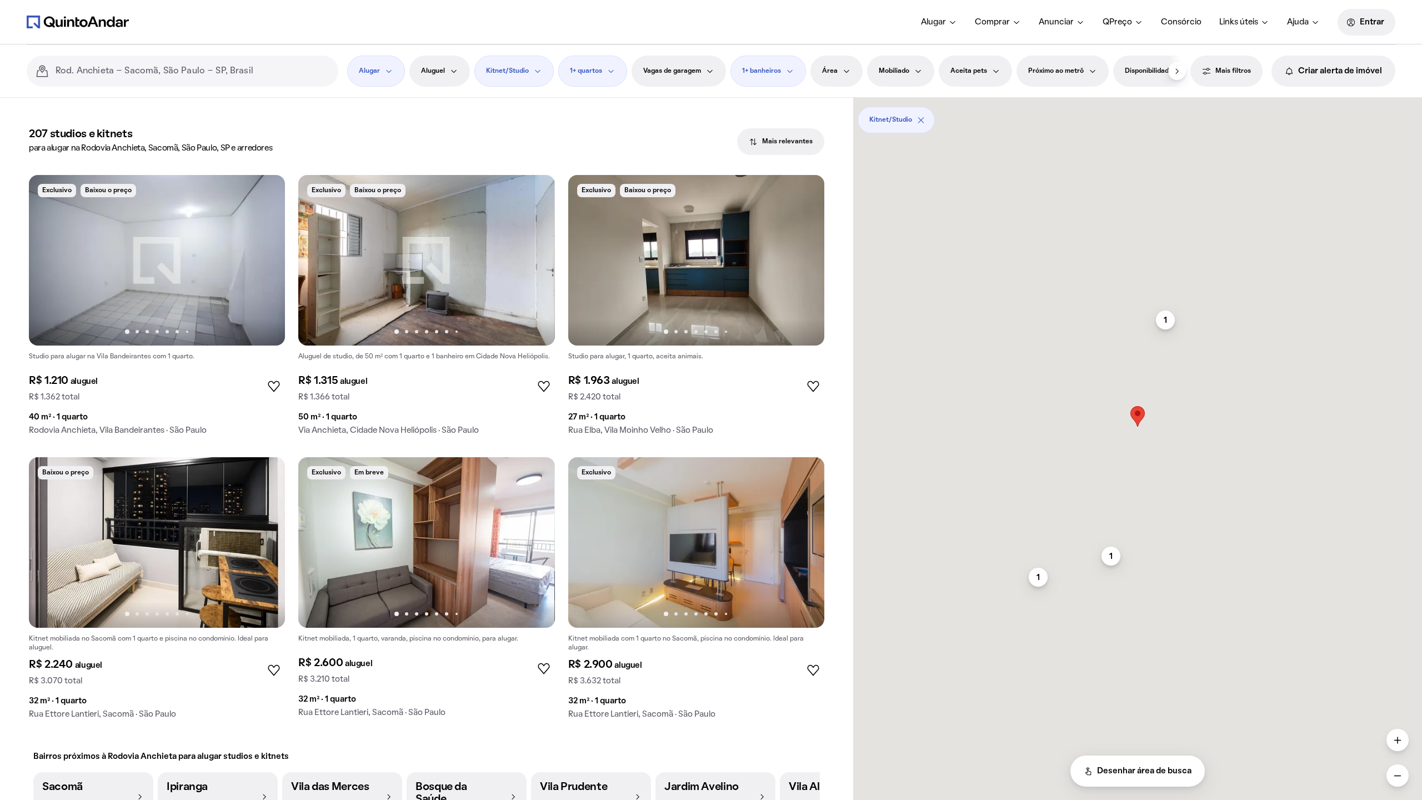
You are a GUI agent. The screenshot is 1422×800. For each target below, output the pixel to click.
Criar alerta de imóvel (1340, 71)
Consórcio (1181, 22)
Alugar (933, 22)
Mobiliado (894, 71)
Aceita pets (968, 71)
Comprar (992, 22)
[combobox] (192, 71)
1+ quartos (586, 71)
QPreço (1117, 22)
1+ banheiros (761, 71)
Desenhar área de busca (1144, 771)
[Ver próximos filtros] (1177, 71)
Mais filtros (1233, 71)
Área (830, 71)
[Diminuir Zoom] (1397, 775)
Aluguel (433, 71)
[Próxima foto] (265, 260)
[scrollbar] (1137, 116)
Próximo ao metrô (1056, 71)
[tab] (780, 141)
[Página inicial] (78, 22)
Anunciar (1056, 22)
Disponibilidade (1149, 71)
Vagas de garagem (672, 71)
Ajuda (1298, 22)
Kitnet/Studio (507, 71)
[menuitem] (939, 22)
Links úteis (1238, 22)
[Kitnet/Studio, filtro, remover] (921, 120)
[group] (157, 309)
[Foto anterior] (49, 260)
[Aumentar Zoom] (1397, 740)
